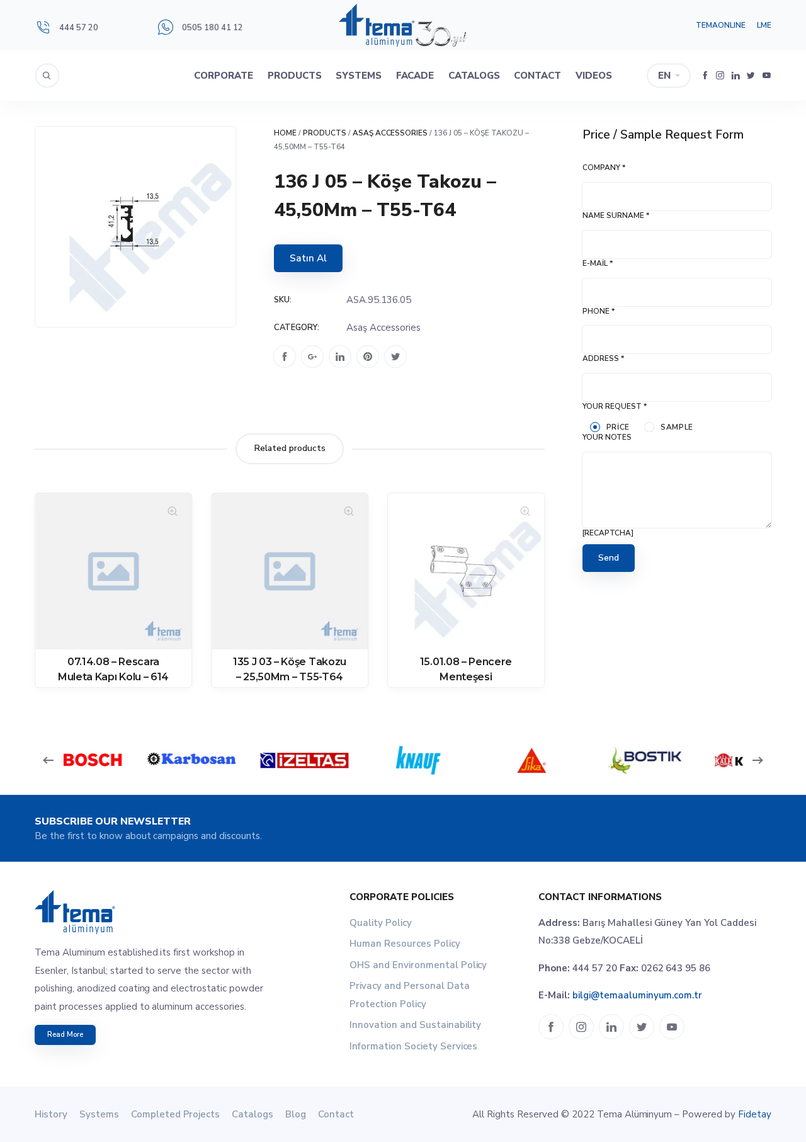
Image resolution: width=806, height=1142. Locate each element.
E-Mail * (597, 263)
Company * (603, 168)
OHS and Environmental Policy (418, 965)
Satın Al (308, 258)
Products (295, 75)
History (51, 1114)
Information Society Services (413, 1046)
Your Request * (614, 406)
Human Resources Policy (404, 943)
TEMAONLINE (721, 25)
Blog (295, 1114)
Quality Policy (380, 922)
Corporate (223, 75)
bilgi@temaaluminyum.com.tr (637, 995)
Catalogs (474, 75)
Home (285, 133)
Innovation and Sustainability (415, 1025)
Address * (603, 358)
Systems (359, 75)
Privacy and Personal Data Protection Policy (409, 994)
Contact (537, 75)
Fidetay (754, 1114)
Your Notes (607, 437)
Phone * (598, 311)
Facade (415, 75)
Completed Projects (175, 1114)
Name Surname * (615, 215)
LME (764, 25)
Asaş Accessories (390, 133)
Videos (594, 75)
